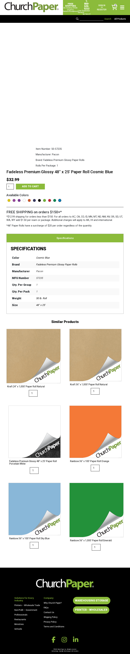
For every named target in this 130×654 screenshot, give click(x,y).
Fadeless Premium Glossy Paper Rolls (56, 264)
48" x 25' (40, 305)
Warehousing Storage (91, 600)
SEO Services (75, 651)
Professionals (20, 615)
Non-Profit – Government (25, 610)
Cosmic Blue (43, 257)
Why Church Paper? (53, 603)
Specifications (65, 238)
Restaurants (20, 619)
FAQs (46, 608)
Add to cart (30, 186)
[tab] (65, 238)
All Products (120, 19)
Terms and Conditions (54, 626)
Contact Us (49, 612)
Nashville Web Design (64, 651)
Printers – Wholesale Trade (27, 605)
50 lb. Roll (41, 298)
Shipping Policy (51, 617)
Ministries (19, 624)
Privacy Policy (50, 622)
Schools (18, 629)
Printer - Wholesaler (91, 609)
